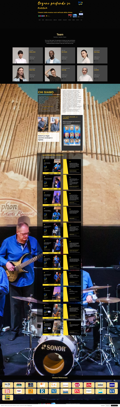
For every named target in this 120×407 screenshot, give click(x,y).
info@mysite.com (32, 57)
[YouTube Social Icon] (44, 15)
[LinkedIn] (32, 60)
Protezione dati (29, 405)
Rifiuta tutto (108, 405)
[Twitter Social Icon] (42, 15)
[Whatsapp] (38, 15)
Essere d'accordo (114, 405)
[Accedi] (46, 16)
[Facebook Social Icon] (41, 15)
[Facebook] (30, 60)
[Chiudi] (118, 405)
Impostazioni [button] (103, 405)
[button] (52, 166)
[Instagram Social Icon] (40, 15)
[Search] (69, 17)
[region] (23, 127)
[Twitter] (31, 60)
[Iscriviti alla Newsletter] (70, 17)
